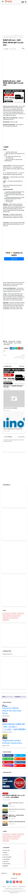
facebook (9, 755)
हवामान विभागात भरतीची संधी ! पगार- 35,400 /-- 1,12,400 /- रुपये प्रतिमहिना (14, 727)
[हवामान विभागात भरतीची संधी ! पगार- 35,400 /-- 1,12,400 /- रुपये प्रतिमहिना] (14, 783)
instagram (9, 765)
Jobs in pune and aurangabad (10, 408)
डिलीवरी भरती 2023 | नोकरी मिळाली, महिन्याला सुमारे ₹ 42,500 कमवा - (12, 386)
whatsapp (9, 758)
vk (20, 762)
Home (4, 35)
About (8, 886)
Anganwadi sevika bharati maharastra (12, 741)
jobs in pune (10, 35)
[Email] (22, 348)
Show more (21, 366)
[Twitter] (14, 348)
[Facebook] (11, 348)
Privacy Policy (22, 886)
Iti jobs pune (21, 613)
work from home (15, 617)
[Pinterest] (19, 348)
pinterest (9, 762)
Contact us (14, 886)
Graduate (19, 341)
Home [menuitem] (4, 696)
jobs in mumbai (17, 342)
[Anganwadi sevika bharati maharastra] (5, 811)
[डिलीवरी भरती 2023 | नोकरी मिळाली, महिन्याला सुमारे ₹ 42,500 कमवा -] (5, 817)
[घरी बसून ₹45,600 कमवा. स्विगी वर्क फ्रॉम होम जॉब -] (5, 823)
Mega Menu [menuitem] (17, 696)
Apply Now (14, 259)
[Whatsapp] (16, 348)
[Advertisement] (14, 19)
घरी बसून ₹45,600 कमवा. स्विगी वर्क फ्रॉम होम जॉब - (17, 821)
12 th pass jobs (11, 341)
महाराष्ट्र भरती (6, 619)
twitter (21, 755)
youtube (21, 765)
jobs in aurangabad (8, 342)
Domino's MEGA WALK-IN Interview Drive (12, 428)
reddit (21, 758)
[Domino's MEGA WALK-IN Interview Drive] (5, 804)
